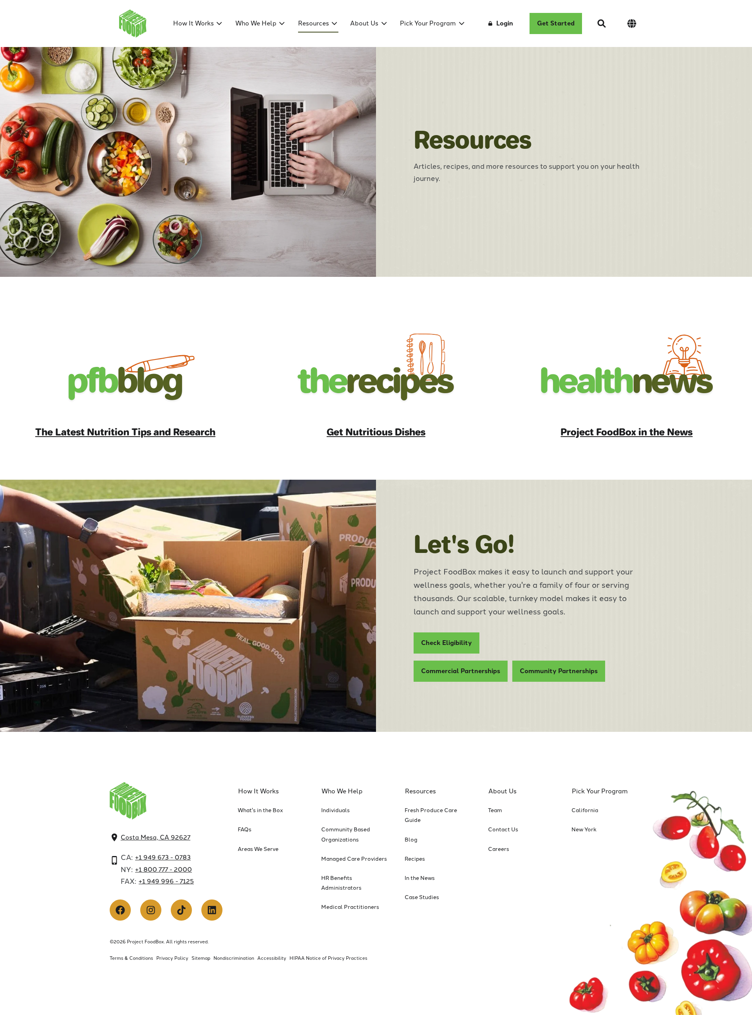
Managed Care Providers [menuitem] (354, 859)
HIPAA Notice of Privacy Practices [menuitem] (328, 958)
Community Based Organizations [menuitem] (345, 834)
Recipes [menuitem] (415, 859)
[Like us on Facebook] (120, 910)
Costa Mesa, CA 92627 (155, 837)
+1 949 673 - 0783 (163, 857)
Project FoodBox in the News (626, 431)
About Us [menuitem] (364, 23)
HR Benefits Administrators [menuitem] (341, 883)
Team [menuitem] (495, 810)
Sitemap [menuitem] (201, 958)
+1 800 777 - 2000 (163, 869)
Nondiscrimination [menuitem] (233, 958)
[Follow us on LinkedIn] (211, 910)
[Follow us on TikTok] (181, 910)
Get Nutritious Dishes (376, 431)
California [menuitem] (584, 810)
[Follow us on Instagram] (150, 910)
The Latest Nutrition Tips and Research (125, 431)
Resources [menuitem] (313, 23)
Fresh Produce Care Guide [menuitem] (431, 815)
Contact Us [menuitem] (503, 829)
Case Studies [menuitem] (422, 897)
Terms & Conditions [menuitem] (131, 958)
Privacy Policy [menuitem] (172, 958)
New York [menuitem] (584, 829)
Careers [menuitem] (498, 849)
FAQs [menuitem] (244, 829)
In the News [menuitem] (420, 878)
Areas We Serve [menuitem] (258, 849)
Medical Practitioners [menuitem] (350, 907)
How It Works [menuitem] (193, 23)
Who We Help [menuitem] (256, 23)
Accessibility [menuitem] (271, 958)
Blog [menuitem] (411, 839)
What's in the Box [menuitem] (260, 810)
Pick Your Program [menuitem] (428, 23)
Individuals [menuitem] (335, 810)
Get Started (556, 23)
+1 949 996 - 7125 (166, 881)
